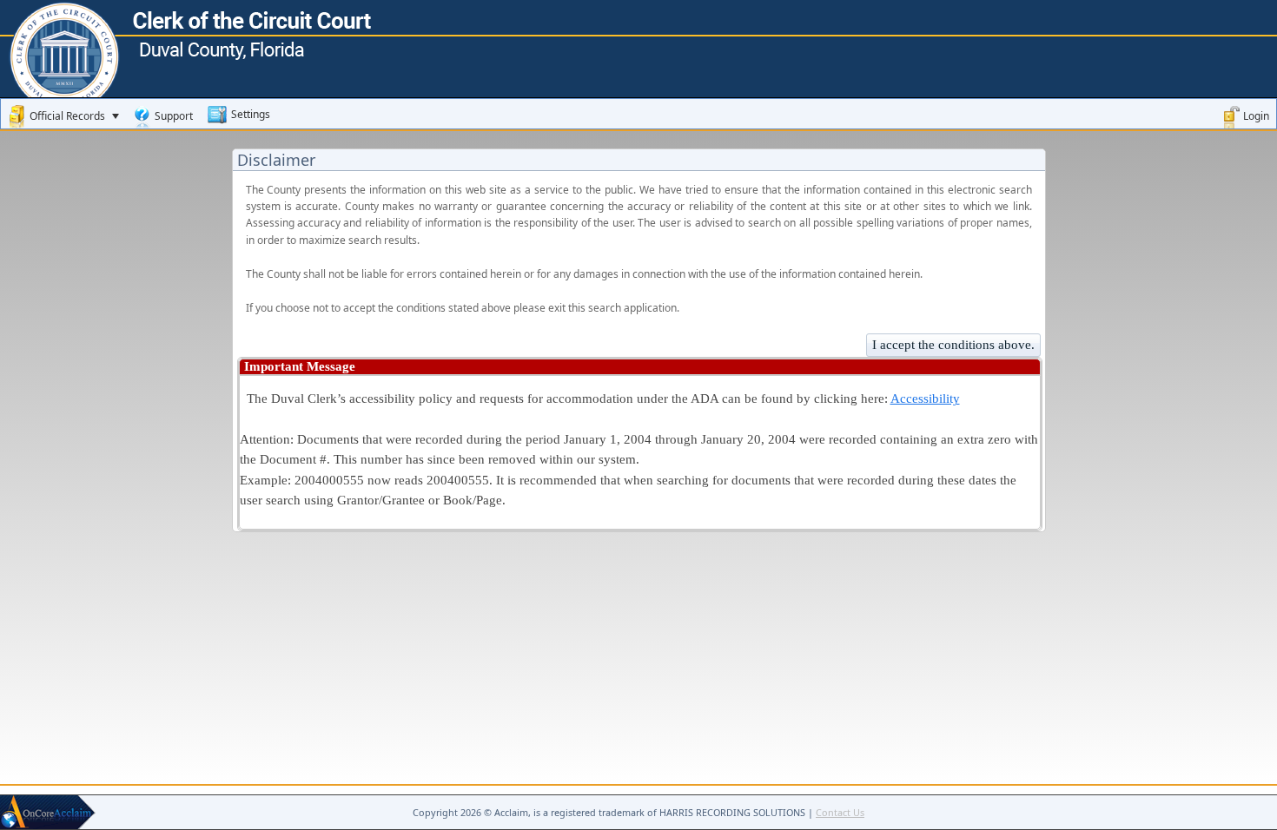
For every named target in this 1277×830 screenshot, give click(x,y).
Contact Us (840, 812)
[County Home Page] (638, 21)
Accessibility (925, 398)
